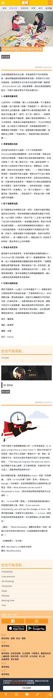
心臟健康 (5, 656)
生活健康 (26, 653)
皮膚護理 (5, 659)
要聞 (13, 638)
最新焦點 (5, 638)
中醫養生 (35, 653)
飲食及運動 (16, 653)
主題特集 (24, 8)
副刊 (40, 8)
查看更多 (32, 375)
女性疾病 (33, 656)
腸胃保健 (15, 656)
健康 (4, 8)
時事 (33, 8)
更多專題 (15, 659)
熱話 (18, 638)
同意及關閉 (26, 688)
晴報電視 (13, 8)
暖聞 (24, 638)
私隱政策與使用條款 (18, 683)
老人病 (42, 656)
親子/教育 (5, 57)
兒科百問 (24, 656)
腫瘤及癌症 (46, 653)
